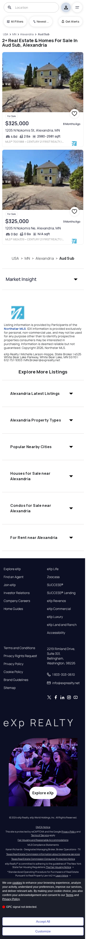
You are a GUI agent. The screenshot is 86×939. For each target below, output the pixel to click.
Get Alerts (72, 21)
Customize (43, 931)
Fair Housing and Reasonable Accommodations (43, 840)
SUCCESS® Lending (61, 592)
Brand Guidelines (16, 679)
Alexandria (45, 258)
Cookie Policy (13, 671)
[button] (43, 279)
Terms (69, 895)
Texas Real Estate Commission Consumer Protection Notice (43, 858)
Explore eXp (12, 569)
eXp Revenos (56, 600)
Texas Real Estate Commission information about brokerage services (43, 854)
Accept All (43, 921)
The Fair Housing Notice (58, 867)
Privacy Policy (13, 663)
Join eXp (10, 584)
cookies (17, 882)
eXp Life (52, 569)
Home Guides (13, 608)
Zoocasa (53, 577)
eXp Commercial (59, 608)
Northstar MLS (15, 329)
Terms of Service (40, 835)
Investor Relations (17, 592)
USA (15, 258)
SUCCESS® (55, 584)
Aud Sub (66, 258)
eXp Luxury (55, 616)
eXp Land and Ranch (62, 624)
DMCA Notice (43, 827)
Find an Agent (13, 577)
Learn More (62, 875)
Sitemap (10, 687)
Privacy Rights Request (20, 655)
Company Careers (17, 600)
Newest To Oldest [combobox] (43, 21)
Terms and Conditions (19, 648)
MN (27, 258)
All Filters (17, 21)
